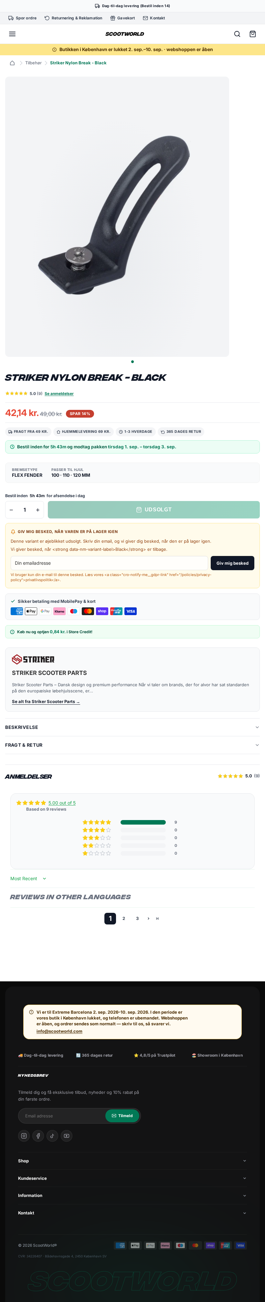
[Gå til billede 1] (132, 361)
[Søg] (237, 34)
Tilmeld (125, 1115)
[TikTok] (52, 1136)
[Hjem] (12, 63)
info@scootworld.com (59, 1031)
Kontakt (26, 1212)
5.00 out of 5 (62, 803)
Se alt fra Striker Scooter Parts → (46, 701)
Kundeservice (32, 1178)
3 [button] (137, 918)
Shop (23, 1160)
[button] (97, 822)
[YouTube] (66, 1136)
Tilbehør (33, 62)
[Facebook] (38, 1136)
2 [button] (123, 918)
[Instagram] (24, 1136)
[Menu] (12, 34)
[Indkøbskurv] (253, 34)
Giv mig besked (233, 563)
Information (30, 1195)
